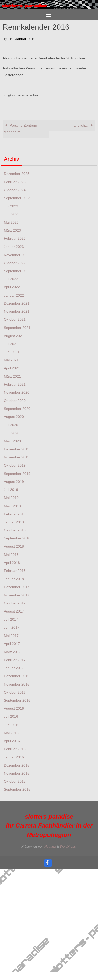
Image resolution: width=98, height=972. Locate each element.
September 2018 (17, 537)
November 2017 (16, 594)
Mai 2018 (11, 553)
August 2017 (14, 610)
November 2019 (16, 456)
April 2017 (12, 642)
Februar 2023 (15, 237)
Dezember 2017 (16, 586)
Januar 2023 (14, 245)
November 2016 (16, 683)
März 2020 (12, 440)
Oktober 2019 (15, 464)
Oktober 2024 (15, 189)
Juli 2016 (11, 715)
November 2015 (16, 772)
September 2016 (17, 699)
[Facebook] (47, 861)
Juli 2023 (11, 205)
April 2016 (12, 739)
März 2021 (12, 375)
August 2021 (14, 334)
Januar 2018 (14, 577)
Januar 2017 (14, 667)
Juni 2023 (11, 213)
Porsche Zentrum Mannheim (20, 127)
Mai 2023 (11, 221)
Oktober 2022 (15, 261)
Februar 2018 (15, 569)
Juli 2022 (11, 278)
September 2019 (17, 472)
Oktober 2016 (15, 691)
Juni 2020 (11, 431)
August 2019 (14, 480)
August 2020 (14, 415)
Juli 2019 (11, 488)
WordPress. (68, 845)
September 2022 (17, 270)
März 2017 (12, 650)
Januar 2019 (14, 521)
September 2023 (17, 197)
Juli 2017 (11, 618)
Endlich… (81, 124)
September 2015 (17, 788)
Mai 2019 (11, 496)
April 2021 (12, 367)
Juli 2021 (11, 342)
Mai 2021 (11, 359)
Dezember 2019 (16, 448)
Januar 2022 (14, 294)
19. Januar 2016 (22, 38)
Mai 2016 (11, 731)
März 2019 (12, 504)
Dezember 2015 (16, 764)
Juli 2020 (11, 423)
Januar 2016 (14, 756)
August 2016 (14, 707)
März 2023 (12, 229)
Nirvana (50, 845)
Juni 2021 (11, 350)
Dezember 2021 (16, 302)
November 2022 (16, 253)
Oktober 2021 (15, 318)
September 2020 (17, 407)
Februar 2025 (15, 180)
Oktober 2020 (15, 399)
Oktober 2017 (15, 602)
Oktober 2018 (15, 529)
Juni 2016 (11, 723)
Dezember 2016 (16, 675)
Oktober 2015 (15, 780)
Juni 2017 (11, 626)
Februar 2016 (15, 748)
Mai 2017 (11, 634)
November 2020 (16, 391)
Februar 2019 (15, 513)
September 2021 (17, 326)
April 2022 (12, 286)
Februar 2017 (15, 659)
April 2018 (12, 561)
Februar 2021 (15, 383)
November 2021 (16, 310)
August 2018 (14, 545)
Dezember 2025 (16, 172)
